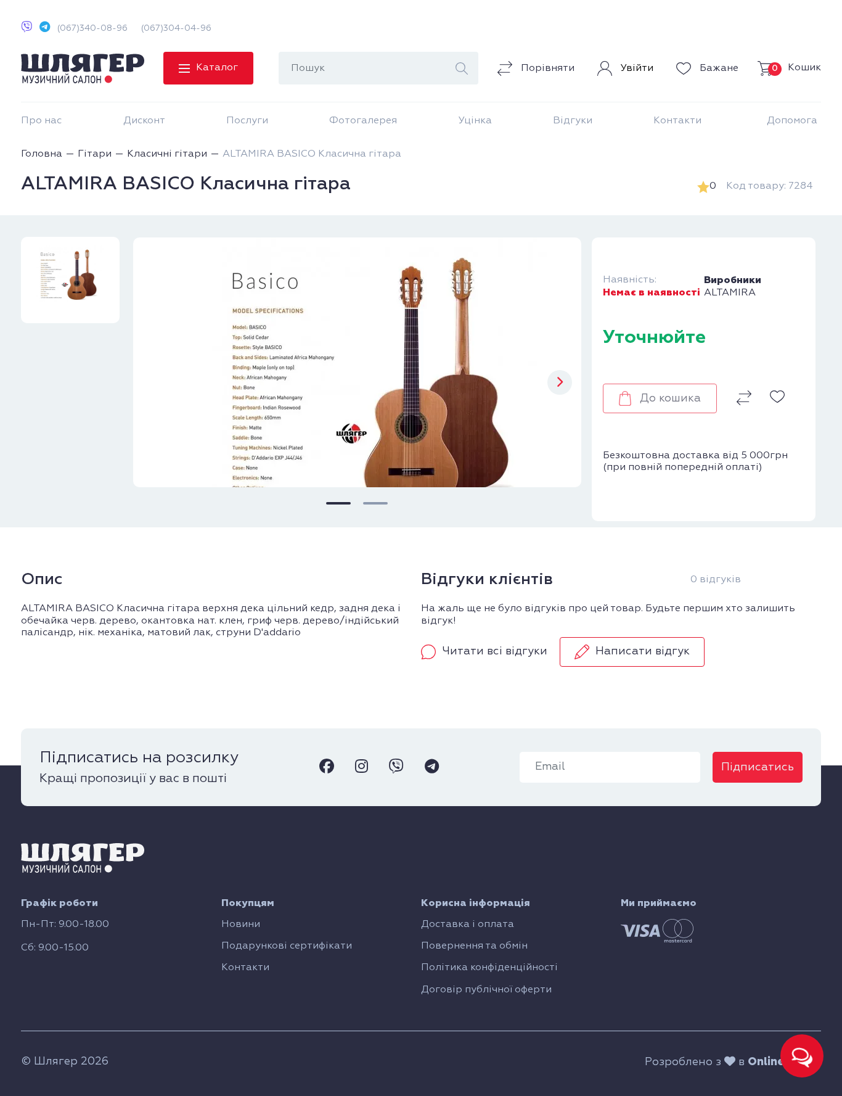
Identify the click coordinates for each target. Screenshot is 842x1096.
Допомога (792, 121)
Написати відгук (642, 651)
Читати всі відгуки (494, 651)
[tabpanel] (357, 362)
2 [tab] (375, 503)
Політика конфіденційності (489, 968)
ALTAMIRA (730, 293)
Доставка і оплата (467, 924)
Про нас (41, 121)
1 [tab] (338, 503)
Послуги (247, 121)
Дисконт (144, 121)
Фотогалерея (363, 121)
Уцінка (475, 121)
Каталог (217, 68)
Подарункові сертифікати (286, 946)
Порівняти (546, 68)
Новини (240, 924)
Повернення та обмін (474, 946)
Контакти (677, 121)
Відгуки (572, 121)
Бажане (717, 68)
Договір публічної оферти (486, 990)
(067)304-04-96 (176, 28)
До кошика (670, 398)
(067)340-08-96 (92, 28)
